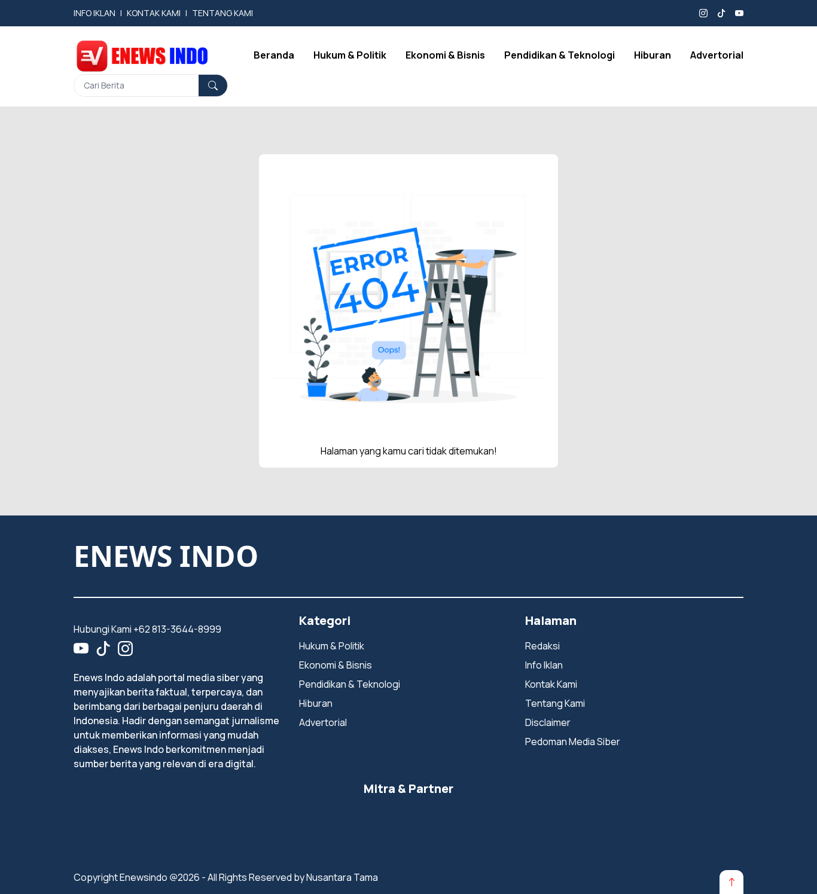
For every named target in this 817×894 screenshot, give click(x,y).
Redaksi (542, 645)
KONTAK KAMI (154, 13)
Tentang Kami (555, 703)
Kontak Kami (551, 684)
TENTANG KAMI (222, 13)
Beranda (274, 55)
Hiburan (652, 55)
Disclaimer (548, 722)
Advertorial (716, 55)
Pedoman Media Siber (572, 741)
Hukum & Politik (349, 55)
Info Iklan (544, 665)
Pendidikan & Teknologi (559, 55)
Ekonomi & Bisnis (445, 55)
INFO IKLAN (94, 13)
